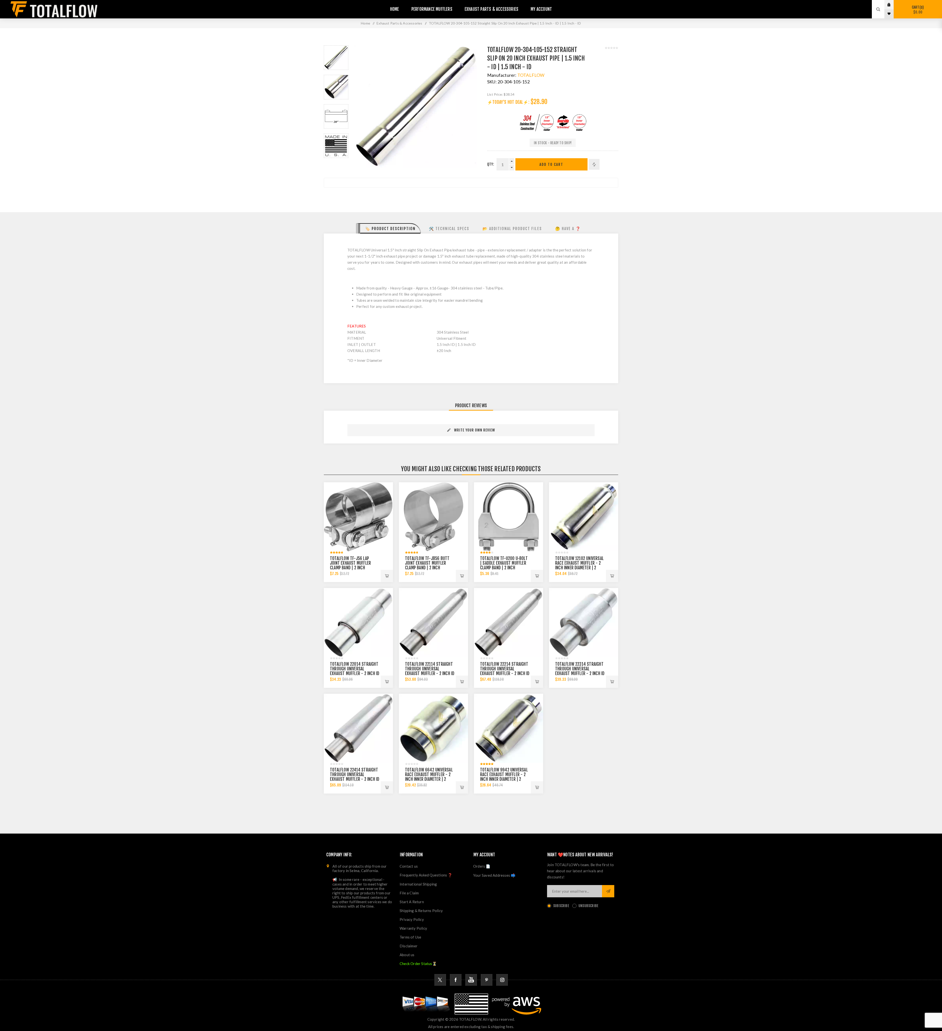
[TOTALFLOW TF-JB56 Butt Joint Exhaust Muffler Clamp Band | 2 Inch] (433, 516)
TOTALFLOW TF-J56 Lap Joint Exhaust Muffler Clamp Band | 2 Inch (350, 563)
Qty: (490, 164)
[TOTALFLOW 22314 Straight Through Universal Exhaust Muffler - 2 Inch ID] (583, 622)
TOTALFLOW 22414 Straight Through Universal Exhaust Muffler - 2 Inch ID (354, 774)
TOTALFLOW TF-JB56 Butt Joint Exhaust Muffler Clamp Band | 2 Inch (427, 563)
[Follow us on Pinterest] (486, 980)
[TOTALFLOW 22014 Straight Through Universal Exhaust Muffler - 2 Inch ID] (358, 622)
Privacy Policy (412, 919)
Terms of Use (410, 937)
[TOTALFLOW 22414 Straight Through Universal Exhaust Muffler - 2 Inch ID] (358, 728)
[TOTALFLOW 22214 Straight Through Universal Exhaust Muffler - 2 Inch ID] (508, 622)
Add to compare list (594, 164)
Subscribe (561, 905)
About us (407, 955)
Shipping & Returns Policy (421, 910)
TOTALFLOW (531, 75)
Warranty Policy (413, 928)
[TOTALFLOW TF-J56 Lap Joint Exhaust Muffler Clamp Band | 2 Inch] (358, 516)
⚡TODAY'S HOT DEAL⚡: (508, 102)
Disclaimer (409, 946)
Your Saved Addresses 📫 (494, 875)
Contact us (409, 866)
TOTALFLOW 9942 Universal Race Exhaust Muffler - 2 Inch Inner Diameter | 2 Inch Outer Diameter (504, 776)
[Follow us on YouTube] (471, 980)
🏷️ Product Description (390, 228)
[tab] (388, 228)
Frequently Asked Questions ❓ (426, 875)
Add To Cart (551, 164)
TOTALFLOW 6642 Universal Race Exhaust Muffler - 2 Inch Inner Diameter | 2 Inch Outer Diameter (429, 776)
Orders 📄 (482, 866)
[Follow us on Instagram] (502, 980)
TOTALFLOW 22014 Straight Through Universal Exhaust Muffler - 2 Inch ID (354, 669)
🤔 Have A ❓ (568, 228)
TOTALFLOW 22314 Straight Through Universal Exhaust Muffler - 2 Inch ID (579, 669)
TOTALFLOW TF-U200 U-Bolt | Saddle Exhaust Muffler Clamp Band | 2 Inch (504, 563)
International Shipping (418, 884)
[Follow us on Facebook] (455, 980)
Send (608, 891)
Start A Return (412, 902)
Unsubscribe (588, 905)
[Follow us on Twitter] (440, 980)
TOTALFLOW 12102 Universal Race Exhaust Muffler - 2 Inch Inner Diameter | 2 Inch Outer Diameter (579, 565)
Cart (917, 9)
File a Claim (409, 893)
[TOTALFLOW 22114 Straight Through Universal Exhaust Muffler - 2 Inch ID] (433, 622)
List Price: (495, 94)
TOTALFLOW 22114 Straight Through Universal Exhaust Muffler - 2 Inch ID (429, 669)
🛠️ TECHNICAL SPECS (449, 228)
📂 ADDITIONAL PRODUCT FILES (512, 228)
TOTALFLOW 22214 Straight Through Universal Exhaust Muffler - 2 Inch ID (504, 669)
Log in (893, 4)
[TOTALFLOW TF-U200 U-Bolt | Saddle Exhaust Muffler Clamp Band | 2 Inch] (508, 516)
